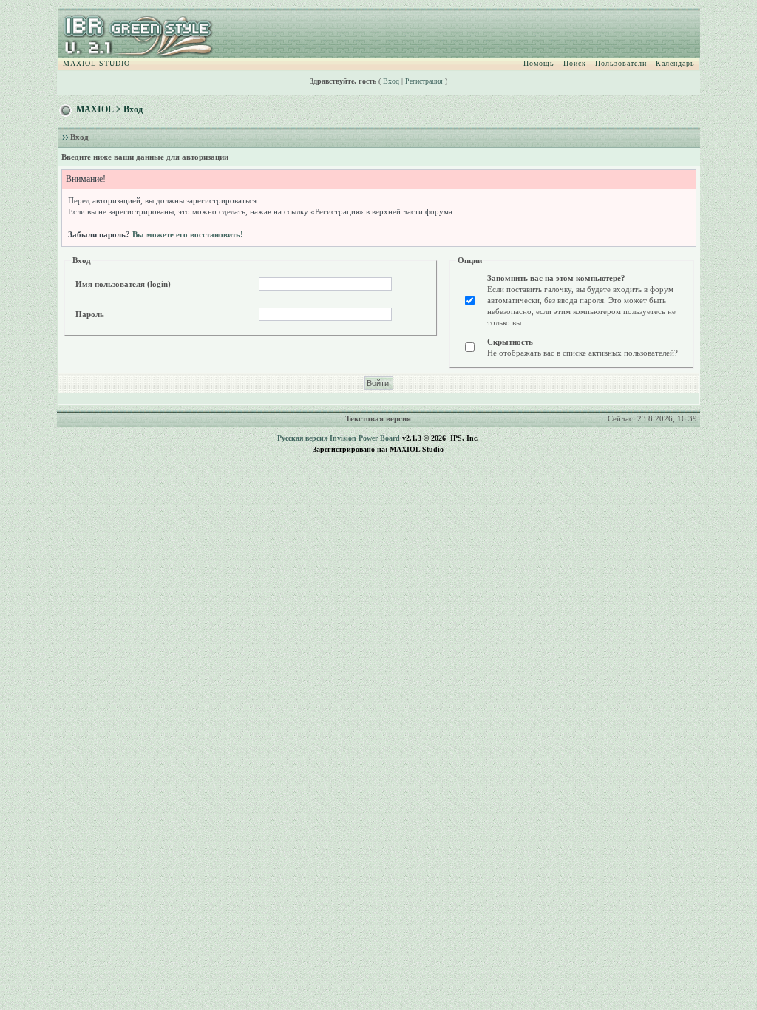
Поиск (574, 63)
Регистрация (424, 81)
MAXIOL (95, 109)
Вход (391, 81)
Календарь (675, 63)
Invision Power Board (365, 438)
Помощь (538, 63)
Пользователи (621, 63)
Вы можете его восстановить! (187, 234)
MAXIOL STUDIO (96, 63)
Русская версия (302, 438)
